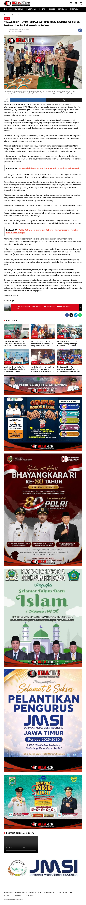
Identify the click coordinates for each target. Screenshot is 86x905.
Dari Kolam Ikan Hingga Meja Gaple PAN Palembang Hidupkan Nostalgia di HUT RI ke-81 (42, 369)
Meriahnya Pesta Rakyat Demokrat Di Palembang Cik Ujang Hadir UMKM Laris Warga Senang (42, 343)
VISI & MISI (28, 895)
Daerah (7, 18)
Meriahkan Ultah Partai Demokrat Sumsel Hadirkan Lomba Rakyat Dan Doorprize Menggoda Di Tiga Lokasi (69, 369)
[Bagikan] (80, 30)
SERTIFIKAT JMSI (34, 892)
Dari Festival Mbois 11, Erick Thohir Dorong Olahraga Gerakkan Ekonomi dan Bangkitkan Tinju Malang (67, 343)
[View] (64, 100)
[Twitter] (71, 315)
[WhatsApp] (80, 315)
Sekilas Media (13, 29)
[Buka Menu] (75, 3)
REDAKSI (7, 895)
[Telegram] (76, 315)
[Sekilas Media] (17, 3)
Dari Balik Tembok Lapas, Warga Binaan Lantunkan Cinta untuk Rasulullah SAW (15, 343)
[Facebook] (67, 315)
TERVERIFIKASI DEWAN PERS (14, 892)
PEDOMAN (17, 895)
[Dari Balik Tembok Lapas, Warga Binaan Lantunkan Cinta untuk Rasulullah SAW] (16, 331)
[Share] (28, 100)
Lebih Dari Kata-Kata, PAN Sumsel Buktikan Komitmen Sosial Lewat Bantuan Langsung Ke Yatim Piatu (15, 369)
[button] (70, 3)
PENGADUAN (49, 892)
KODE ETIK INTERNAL (64, 892)
